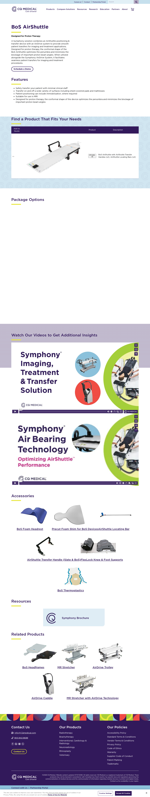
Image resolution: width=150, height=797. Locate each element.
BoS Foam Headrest (30, 529)
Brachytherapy (66, 737)
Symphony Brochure (75, 618)
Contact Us (19, 751)
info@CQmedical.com (25, 733)
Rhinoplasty (65, 751)
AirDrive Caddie (44, 224)
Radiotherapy (66, 733)
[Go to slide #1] (104, 52)
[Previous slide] (84, 35)
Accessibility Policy (116, 733)
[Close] (146, 793)
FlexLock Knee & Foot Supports (102, 559)
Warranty (111, 752)
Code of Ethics (114, 748)
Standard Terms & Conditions (121, 737)
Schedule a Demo (22, 69)
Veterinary (64, 755)
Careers (77, 2)
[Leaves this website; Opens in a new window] (12, 744)
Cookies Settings (105, 793)
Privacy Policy (114, 744)
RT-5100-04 (92, 156)
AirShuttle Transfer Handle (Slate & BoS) (49, 280)
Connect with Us (19, 788)
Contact (87, 2)
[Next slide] (135, 35)
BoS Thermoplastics (70, 590)
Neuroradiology (67, 747)
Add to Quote (67, 311)
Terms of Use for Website (57, 795)
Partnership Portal (99, 2)
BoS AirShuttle (44, 300)
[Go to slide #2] (115, 52)
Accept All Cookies (123, 793)
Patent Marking (114, 760)
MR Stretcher (66, 667)
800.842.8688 (21, 738)
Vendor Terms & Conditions (120, 740)
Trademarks (112, 764)
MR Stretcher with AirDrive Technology (93, 698)
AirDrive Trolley (44, 243)
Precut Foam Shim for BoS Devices (75, 529)
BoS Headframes (33, 667)
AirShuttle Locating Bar (47, 261)
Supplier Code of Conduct (120, 756)
